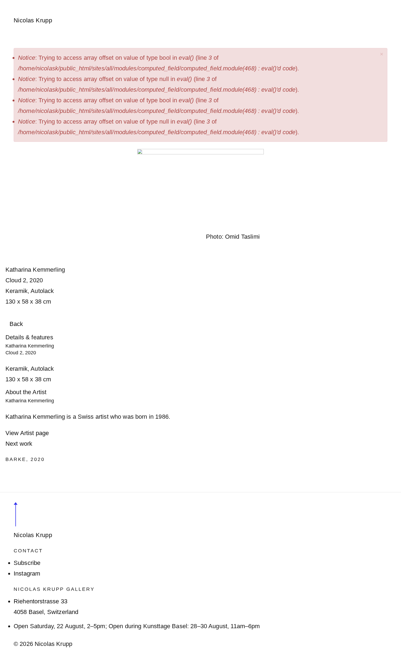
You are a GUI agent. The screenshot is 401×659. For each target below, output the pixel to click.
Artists (68, 3)
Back (16, 323)
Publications (213, 3)
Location (249, 3)
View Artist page (27, 433)
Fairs (153, 3)
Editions (178, 3)
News (130, 3)
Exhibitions (100, 3)
